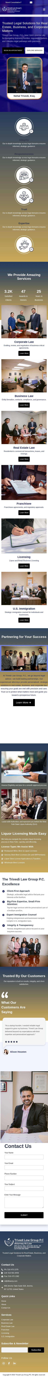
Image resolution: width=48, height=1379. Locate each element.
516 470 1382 (13, 1276)
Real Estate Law (7, 1326)
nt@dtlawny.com (10, 1281)
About (3, 1304)
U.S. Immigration (8, 1336)
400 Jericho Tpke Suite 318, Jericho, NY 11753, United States (18, 1287)
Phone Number (10, 1174)
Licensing (5, 1333)
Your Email (8, 1163)
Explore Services (34, 50)
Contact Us (5, 1308)
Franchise (5, 1330)
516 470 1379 (12, 1269)
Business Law (7, 1323)
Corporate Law (7, 1320)
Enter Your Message (12, 1195)
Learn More (24, 353)
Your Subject (9, 1184)
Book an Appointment (13, 50)
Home (3, 1301)
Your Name (8, 1153)
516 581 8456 (13, 1273)
